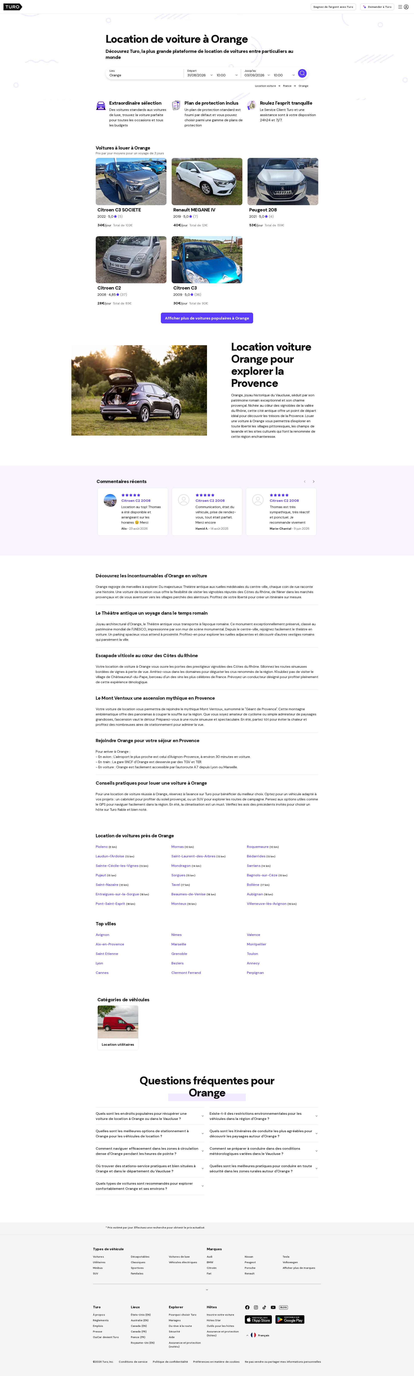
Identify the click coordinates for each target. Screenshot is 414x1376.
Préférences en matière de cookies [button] (216, 1361)
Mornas (182, 847)
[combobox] (146, 75)
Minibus (98, 1267)
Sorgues (183, 875)
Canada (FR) (139, 1331)
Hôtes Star (214, 1320)
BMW (210, 1262)
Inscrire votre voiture (220, 1314)
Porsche (250, 1267)
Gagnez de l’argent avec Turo (333, 6)
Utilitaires (99, 1262)
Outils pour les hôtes (220, 1325)
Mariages (175, 1320)
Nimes (176, 935)
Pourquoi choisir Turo (182, 1314)
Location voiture (265, 85)
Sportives (137, 1267)
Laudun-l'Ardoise (115, 856)
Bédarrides (261, 856)
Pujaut (106, 875)
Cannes (102, 973)
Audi (209, 1256)
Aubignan (260, 894)
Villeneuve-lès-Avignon (271, 903)
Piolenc (106, 847)
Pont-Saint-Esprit (115, 903)
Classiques (138, 1262)
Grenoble (179, 954)
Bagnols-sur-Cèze (267, 875)
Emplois (98, 1325)
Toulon (252, 954)
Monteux (183, 903)
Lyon (99, 963)
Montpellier (256, 944)
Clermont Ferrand (186, 973)
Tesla (286, 1256)
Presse (97, 1331)
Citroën (212, 1267)
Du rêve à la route (180, 1325)
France (287, 85)
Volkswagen (290, 1262)
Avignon (102, 935)
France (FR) (138, 1337)
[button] (403, 7)
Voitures (98, 1256)
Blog (283, 1307)
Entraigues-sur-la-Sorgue (122, 894)
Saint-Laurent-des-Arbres (198, 856)
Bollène (258, 884)
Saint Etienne (107, 954)
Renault (250, 1273)
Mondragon (186, 865)
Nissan (249, 1256)
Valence (253, 935)
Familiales (137, 1273)
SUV (95, 1273)
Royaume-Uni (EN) (143, 1342)
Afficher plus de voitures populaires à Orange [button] (207, 318)
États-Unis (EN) (141, 1314)
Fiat (209, 1273)
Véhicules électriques (183, 1262)
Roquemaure (263, 847)
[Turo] (12, 7)
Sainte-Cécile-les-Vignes (122, 865)
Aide (172, 1337)
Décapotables (140, 1256)
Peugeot (250, 1262)
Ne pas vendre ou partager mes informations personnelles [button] (283, 1361)
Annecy (253, 963)
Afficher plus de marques (299, 1267)
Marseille (178, 944)
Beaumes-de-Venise (193, 894)
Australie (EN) (140, 1320)
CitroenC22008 (136, 500)
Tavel (180, 884)
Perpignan (255, 973)
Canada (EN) (139, 1325)
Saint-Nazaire (112, 884)
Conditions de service (133, 1361)
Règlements (101, 1320)
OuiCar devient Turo (106, 1337)
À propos (99, 1314)
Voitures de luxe (179, 1256)
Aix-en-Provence (110, 944)
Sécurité (174, 1331)
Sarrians (259, 865)
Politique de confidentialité (170, 1361)
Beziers (177, 963)
